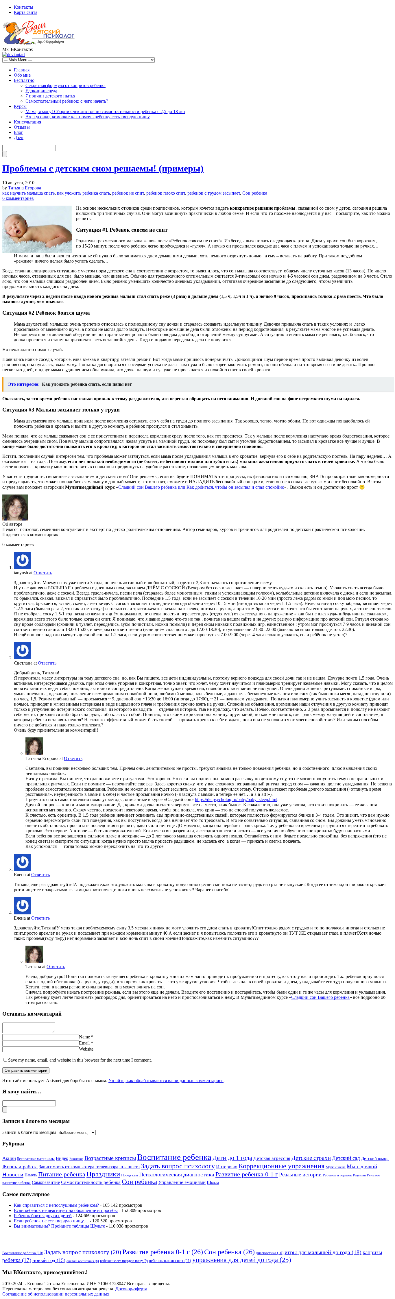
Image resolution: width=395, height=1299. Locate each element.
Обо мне (22, 75)
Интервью (226, 1166)
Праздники (103, 1174)
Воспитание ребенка (174, 1157)
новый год (48, 1260)
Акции (9, 1158)
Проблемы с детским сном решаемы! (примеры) (103, 168)
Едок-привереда (41, 90)
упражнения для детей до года (241, 1259)
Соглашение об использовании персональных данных (55, 1293)
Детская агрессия (271, 1158)
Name (84, 1036)
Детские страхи (311, 1157)
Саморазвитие (46, 1182)
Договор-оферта (131, 1288)
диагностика (269, 1253)
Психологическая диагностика (176, 1174)
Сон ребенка (254, 193)
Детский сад (346, 1158)
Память (31, 1175)
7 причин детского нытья (50, 95)
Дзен (18, 137)
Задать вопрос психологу (178, 1166)
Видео (62, 1158)
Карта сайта (25, 12)
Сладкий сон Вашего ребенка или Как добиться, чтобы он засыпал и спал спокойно (201, 487)
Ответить (43, 572)
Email (84, 1042)
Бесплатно (24, 80)
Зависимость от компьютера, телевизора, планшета (89, 1166)
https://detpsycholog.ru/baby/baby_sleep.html (236, 799)
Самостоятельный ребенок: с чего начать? (66, 101)
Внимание (76, 1158)
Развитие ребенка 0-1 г (246, 1174)
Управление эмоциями (182, 1182)
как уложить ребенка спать (83, 193)
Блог (18, 132)
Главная (21, 69)
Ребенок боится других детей (43, 1215)
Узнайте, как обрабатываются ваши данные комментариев (166, 1080)
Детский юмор (375, 1158)
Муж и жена (336, 1167)
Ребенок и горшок (337, 1175)
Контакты (23, 7)
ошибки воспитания (83, 1261)
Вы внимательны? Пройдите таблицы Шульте (59, 1226)
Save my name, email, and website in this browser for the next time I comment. (80, 1060)
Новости (12, 1174)
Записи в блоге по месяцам (29, 1132)
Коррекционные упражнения (281, 1166)
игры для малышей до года (323, 1252)
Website (86, 1049)
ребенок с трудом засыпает (213, 193)
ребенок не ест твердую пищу (124, 1261)
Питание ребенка (61, 1174)
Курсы (20, 106)
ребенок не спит (128, 193)
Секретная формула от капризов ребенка (65, 85)
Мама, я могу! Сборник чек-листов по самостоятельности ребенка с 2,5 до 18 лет (105, 111)
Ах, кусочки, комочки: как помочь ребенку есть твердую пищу (87, 116)
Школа (213, 1182)
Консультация (27, 121)
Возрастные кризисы (110, 1158)
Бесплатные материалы (36, 1159)
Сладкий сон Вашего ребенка (320, 997)
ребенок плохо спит (165, 193)
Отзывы (22, 127)
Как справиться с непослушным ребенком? (56, 1205)
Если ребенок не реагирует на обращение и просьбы (66, 1210)
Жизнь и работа (20, 1166)
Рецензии (359, 1175)
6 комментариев (18, 198)
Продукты (129, 1175)
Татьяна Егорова (24, 187)
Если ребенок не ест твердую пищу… (51, 1220)
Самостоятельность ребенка (91, 1182)
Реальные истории (300, 1174)
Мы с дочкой (362, 1166)
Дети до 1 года (232, 1157)
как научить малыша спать (28, 193)
